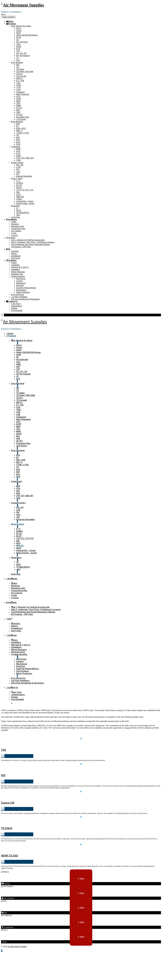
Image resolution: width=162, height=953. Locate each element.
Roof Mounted (17, 121)
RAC (18, 142)
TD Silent (20, 69)
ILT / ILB (20, 81)
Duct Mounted (17, 62)
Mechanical (20, 283)
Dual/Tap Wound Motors (26, 288)
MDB (18, 106)
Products (12, 24)
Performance (21, 290)
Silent (18, 33)
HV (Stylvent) (22, 42)
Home (10, 21)
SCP (18, 60)
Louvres (14, 235)
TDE (18, 103)
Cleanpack (20, 92)
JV (17, 208)
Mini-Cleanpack (22, 94)
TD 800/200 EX (22, 213)
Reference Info (17, 274)
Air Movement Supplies (17, 946)
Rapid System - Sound (25, 203)
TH (17, 135)
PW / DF (19, 165)
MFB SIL (20, 197)
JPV (18, 174)
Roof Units (15, 258)
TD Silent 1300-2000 (24, 71)
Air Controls (16, 231)
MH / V (19, 131)
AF (17, 40)
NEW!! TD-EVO (9, 855)
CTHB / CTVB (22, 133)
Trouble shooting (18, 276)
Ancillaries (12, 219)
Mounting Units (17, 226)
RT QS (19, 185)
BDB (18, 149)
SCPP (18, 99)
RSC (18, 137)
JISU (18, 215)
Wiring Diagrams (18, 272)
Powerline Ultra (22, 117)
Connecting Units (18, 228)
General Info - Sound (24, 201)
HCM (18, 37)
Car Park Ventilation (19, 297)
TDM (18, 85)
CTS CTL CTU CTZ (24, 190)
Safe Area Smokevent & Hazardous (25, 299)
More (81, 878)
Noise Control (16, 178)
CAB (18, 90)
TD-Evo (81, 849)
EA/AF (19, 108)
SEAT (18, 210)
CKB (18, 160)
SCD (18, 96)
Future (18, 30)
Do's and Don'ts (17, 294)
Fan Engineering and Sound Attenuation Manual (30, 244)
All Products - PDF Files (21, 247)
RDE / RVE (21, 128)
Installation (15, 269)
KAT (18, 153)
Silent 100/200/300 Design (27, 35)
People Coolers (17, 162)
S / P (18, 181)
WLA (18, 194)
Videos (14, 263)
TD (17, 67)
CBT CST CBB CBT (25, 158)
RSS (18, 124)
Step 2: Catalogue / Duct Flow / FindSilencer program (32, 242)
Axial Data (15, 217)
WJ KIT (19, 115)
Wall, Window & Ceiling (21, 26)
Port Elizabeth (16, 310)
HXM (18, 46)
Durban (14, 308)
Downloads (10, 238)
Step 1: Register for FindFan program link (28, 240)
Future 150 (81, 796)
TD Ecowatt (21, 76)
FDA (18, 151)
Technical (12, 260)
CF (17, 58)
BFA (18, 110)
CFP (18, 51)
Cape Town (16, 304)
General (19, 281)
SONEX (19, 183)
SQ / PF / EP (21, 53)
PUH (18, 144)
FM (17, 169)
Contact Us (13, 301)
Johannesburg (16, 306)
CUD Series (21, 119)
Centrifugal (15, 147)
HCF (18, 49)
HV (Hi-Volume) (23, 55)
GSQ (18, 172)
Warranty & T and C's (20, 267)
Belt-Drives (20, 279)
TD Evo (19, 74)
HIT (18, 65)
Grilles (13, 222)
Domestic (15, 251)
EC (17, 126)
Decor (18, 28)
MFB (18, 101)
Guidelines (15, 265)
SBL (18, 192)
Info (8, 249)
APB (18, 112)
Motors (14, 253)
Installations (16, 256)
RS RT (19, 187)
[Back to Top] (1, 951)
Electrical (15, 224)
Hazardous (15, 206)
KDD (18, 156)
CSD (18, 83)
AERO (19, 199)
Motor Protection (23, 292)
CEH (18, 44)
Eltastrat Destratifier (24, 176)
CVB (18, 87)
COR (18, 167)
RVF (18, 140)
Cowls (13, 233)
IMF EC (19, 78)
